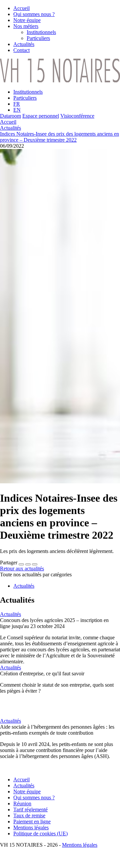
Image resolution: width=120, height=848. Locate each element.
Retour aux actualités (22, 568)
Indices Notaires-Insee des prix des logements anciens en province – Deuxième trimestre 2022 (59, 137)
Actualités (10, 128)
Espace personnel (40, 116)
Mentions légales (79, 845)
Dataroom (10, 116)
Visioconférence (77, 116)
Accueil (8, 122)
